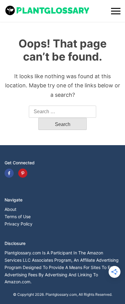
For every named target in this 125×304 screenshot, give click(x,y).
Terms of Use (18, 216)
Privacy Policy (18, 223)
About (10, 209)
